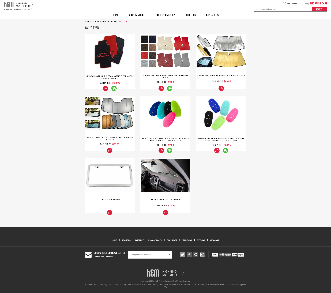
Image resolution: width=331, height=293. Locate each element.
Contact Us (212, 15)
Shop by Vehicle (137, 15)
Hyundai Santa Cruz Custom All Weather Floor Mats (165, 76)
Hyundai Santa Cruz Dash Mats (165, 200)
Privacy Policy (155, 240)
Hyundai (112, 22)
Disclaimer (172, 240)
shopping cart (318, 3)
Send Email (187, 240)
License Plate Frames (110, 200)
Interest (139, 240)
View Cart (214, 240)
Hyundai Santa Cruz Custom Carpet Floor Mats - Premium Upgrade (109, 77)
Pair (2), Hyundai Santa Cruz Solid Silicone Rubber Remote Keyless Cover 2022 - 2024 (221, 139)
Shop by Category (165, 15)
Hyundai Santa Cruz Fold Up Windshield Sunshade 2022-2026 (110, 138)
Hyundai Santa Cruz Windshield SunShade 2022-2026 (221, 75)
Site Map (201, 240)
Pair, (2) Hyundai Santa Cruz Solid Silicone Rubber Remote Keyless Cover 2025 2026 (165, 139)
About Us (191, 15)
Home (115, 15)
